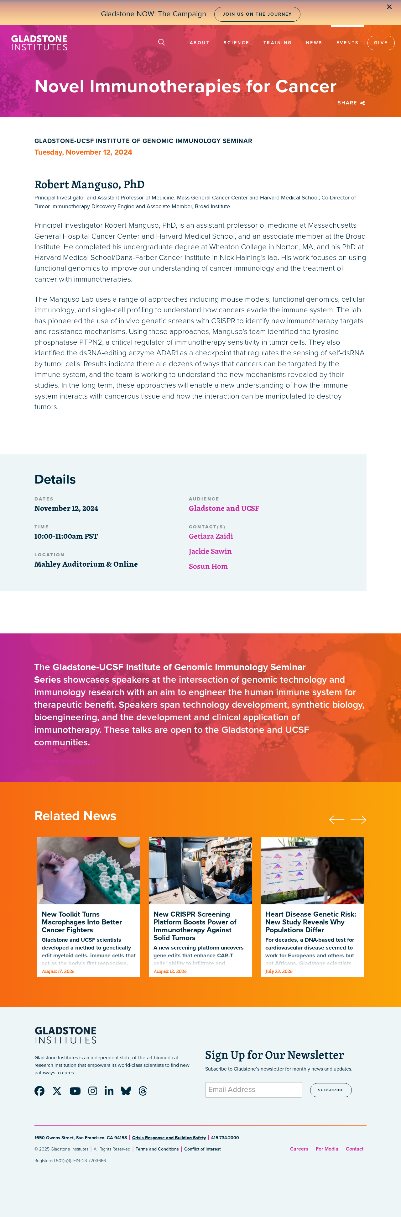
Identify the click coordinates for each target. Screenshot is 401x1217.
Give (381, 42)
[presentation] (340, 818)
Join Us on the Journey (257, 14)
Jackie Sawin (210, 551)
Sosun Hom (208, 566)
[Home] (39, 43)
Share (348, 103)
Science (237, 42)
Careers (299, 1149)
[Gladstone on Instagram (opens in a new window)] (95, 1093)
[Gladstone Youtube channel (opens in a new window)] (78, 1093)
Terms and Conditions (157, 1149)
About (200, 42)
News (314, 42)
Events (347, 42)
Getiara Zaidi (211, 536)
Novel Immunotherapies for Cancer (68, 761)
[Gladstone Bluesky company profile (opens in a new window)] (129, 1093)
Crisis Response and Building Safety (169, 1137)
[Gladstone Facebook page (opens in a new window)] (42, 1093)
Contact (354, 1149)
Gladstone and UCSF (224, 508)
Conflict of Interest (202, 1149)
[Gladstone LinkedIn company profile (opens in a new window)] (112, 1093)
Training (277, 42)
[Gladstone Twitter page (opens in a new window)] (60, 1093)
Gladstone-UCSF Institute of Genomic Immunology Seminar (143, 141)
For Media (327, 1149)
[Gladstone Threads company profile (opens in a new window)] (146, 1093)
